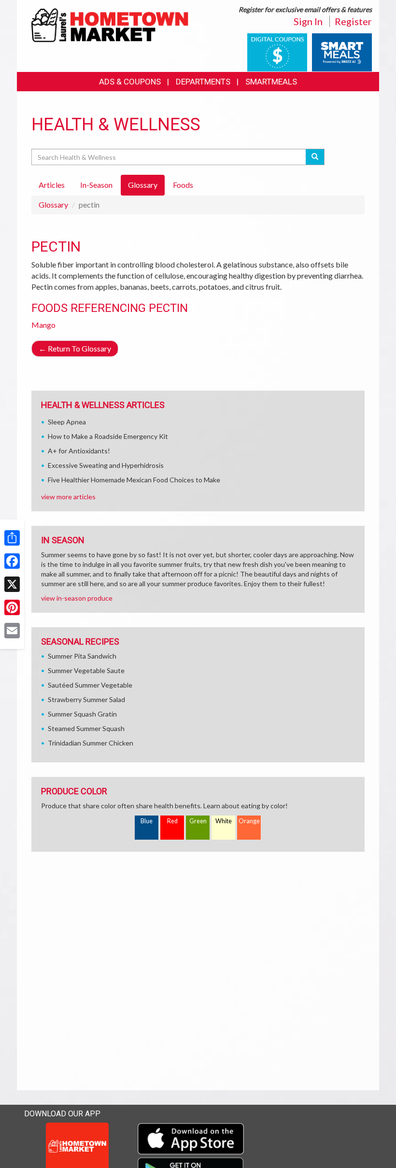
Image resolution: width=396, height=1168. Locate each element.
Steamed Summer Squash (86, 728)
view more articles (68, 497)
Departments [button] (203, 81)
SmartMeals (271, 81)
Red (172, 821)
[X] (12, 584)
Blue (147, 821)
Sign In (308, 21)
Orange (249, 821)
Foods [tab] (183, 184)
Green (198, 821)
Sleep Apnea (67, 422)
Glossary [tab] (142, 184)
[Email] (12, 630)
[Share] (12, 538)
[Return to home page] (111, 25)
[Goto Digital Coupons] (277, 51)
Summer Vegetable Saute (86, 670)
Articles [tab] (52, 184)
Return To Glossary (75, 348)
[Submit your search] (315, 157)
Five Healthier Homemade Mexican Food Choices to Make (134, 480)
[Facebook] (12, 561)
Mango (43, 324)
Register (353, 21)
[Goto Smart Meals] (342, 51)
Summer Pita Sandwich (82, 656)
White (223, 821)
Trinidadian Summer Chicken (90, 743)
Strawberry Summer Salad (86, 699)
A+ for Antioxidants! (79, 451)
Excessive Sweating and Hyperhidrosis (106, 465)
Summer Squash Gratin (82, 714)
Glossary (53, 204)
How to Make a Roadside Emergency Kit (108, 436)
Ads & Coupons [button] (130, 81)
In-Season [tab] (96, 184)
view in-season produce (77, 598)
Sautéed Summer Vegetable (90, 685)
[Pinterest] (12, 607)
